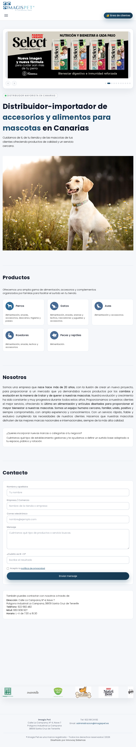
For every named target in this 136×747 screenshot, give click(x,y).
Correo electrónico (17, 513)
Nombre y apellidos (17, 486)
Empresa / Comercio (18, 500)
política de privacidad (33, 568)
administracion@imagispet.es (92, 723)
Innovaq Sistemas (76, 740)
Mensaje (11, 527)
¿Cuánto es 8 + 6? (16, 554)
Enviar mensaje (68, 576)
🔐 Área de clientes (118, 15)
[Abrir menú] (6, 15)
